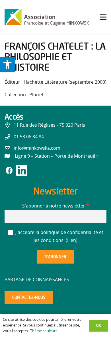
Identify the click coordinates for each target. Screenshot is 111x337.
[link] (7, 64)
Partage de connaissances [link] (37, 280)
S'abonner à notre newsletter (55, 206)
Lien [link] (71, 240)
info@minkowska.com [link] (37, 148)
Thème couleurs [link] (43, 331)
